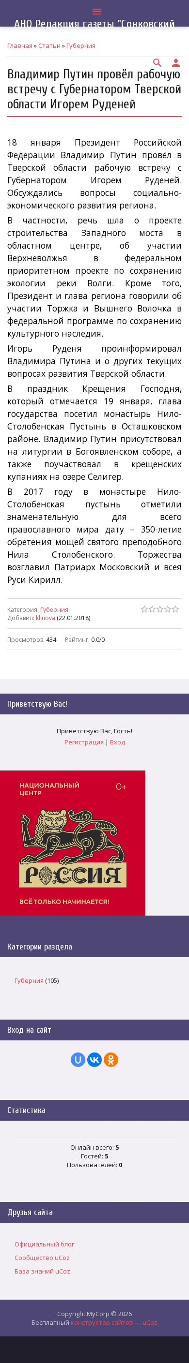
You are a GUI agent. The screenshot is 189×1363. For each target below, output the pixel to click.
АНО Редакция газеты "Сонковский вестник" (94, 30)
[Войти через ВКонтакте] (94, 1059)
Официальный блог (44, 1244)
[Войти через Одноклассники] (111, 1059)
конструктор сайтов (102, 1322)
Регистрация (84, 742)
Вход (117, 742)
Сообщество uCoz (42, 1257)
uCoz (150, 1322)
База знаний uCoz (42, 1271)
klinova (45, 618)
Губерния (54, 610)
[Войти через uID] (78, 1059)
